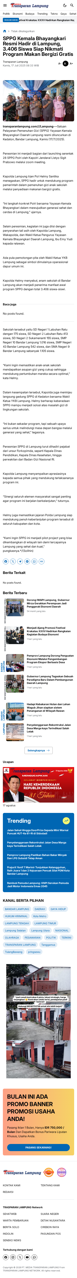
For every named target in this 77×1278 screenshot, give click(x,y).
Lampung (4, 728)
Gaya (64, 13)
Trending (42, 13)
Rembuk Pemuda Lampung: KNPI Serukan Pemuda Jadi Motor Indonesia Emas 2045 (38, 884)
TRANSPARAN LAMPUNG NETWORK (21, 1270)
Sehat (72, 13)
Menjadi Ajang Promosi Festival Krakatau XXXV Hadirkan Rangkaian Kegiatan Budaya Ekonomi (49, 631)
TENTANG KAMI (50, 1185)
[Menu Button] (5, 5)
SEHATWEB (9, 1213)
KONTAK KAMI (11, 1185)
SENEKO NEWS (12, 1240)
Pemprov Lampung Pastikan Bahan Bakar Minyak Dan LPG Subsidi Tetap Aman (37, 856)
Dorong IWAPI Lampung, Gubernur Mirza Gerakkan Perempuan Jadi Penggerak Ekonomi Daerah (48, 603)
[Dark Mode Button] (64, 5)
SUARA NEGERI (50, 1213)
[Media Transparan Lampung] (29, 5)
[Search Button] (72, 5)
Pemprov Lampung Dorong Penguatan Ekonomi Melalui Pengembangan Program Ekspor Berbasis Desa (50, 659)
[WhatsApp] (34, 561)
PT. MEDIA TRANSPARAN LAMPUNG (40, 1267)
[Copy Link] (41, 561)
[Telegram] (20, 561)
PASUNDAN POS (51, 1233)
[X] (13, 561)
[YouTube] (27, 1257)
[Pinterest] (27, 561)
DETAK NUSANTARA (53, 1220)
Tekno (54, 13)
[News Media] (61, 1172)
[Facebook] (6, 561)
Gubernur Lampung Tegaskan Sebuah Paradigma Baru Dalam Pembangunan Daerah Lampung (50, 679)
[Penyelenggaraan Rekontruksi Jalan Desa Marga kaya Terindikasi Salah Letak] (15, 732)
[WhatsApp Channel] (34, 1257)
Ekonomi (18, 13)
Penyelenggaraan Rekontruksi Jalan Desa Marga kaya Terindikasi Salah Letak (49, 728)
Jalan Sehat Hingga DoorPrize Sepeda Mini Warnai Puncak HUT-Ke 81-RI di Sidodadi (37, 832)
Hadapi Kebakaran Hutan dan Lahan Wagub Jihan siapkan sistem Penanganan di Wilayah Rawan (48, 707)
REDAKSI (8, 1191)
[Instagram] (13, 1257)
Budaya (29, 13)
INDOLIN (8, 1233)
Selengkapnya (36, 750)
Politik (6, 13)
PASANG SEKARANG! (38, 1147)
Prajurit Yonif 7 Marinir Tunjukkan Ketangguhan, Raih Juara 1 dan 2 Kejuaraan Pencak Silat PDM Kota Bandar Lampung (38, 870)
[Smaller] (60, 63)
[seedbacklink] (48, 1172)
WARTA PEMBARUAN (15, 1220)
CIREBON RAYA (50, 1227)
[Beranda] (4, 31)
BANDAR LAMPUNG (3, 666)
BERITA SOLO (11, 1227)
